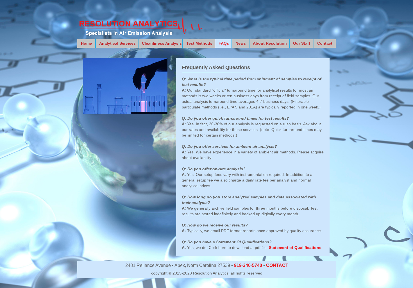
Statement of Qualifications (295, 247)
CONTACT (277, 265)
